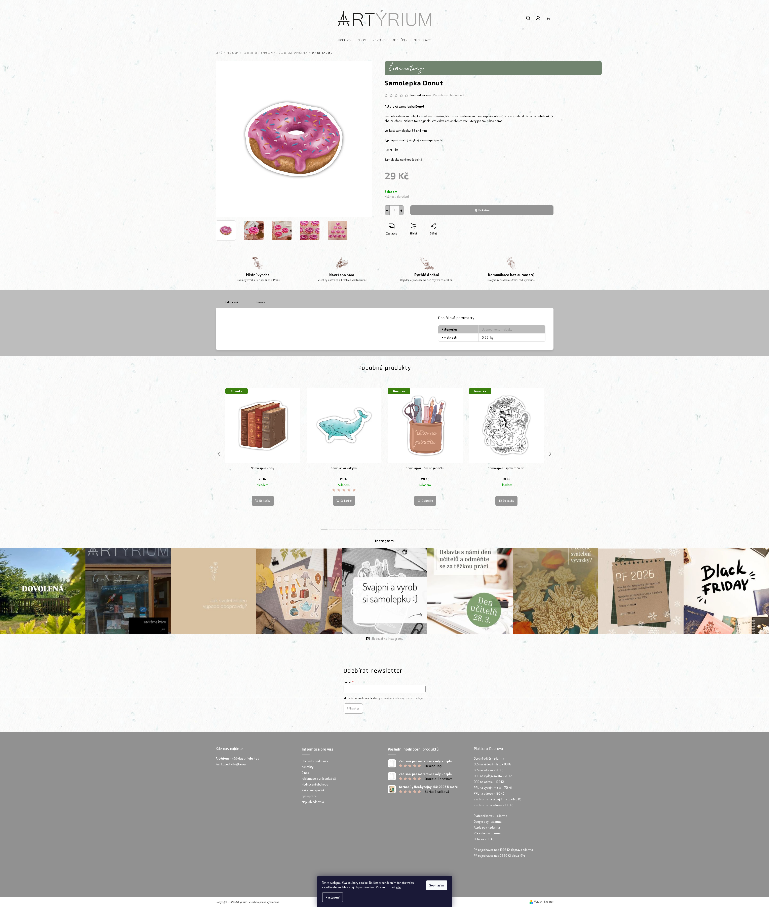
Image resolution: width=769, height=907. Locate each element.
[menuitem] (344, 40)
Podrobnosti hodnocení (448, 95)
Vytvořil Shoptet (543, 901)
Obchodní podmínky (315, 761)
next (550, 453)
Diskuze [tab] (260, 302)
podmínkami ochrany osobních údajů (401, 698)
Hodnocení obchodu (315, 784)
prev (219, 453)
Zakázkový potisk (313, 790)
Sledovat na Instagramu (387, 639)
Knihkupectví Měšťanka (231, 764)
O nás (305, 773)
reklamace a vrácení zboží (319, 778)
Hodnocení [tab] (231, 302)
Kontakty (308, 767)
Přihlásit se (353, 708)
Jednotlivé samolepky (497, 329)
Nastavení (332, 897)
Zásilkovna (481, 799)
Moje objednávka (313, 802)
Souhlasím (436, 885)
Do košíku (484, 210)
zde (398, 887)
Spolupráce (309, 796)
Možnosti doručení (397, 196)
